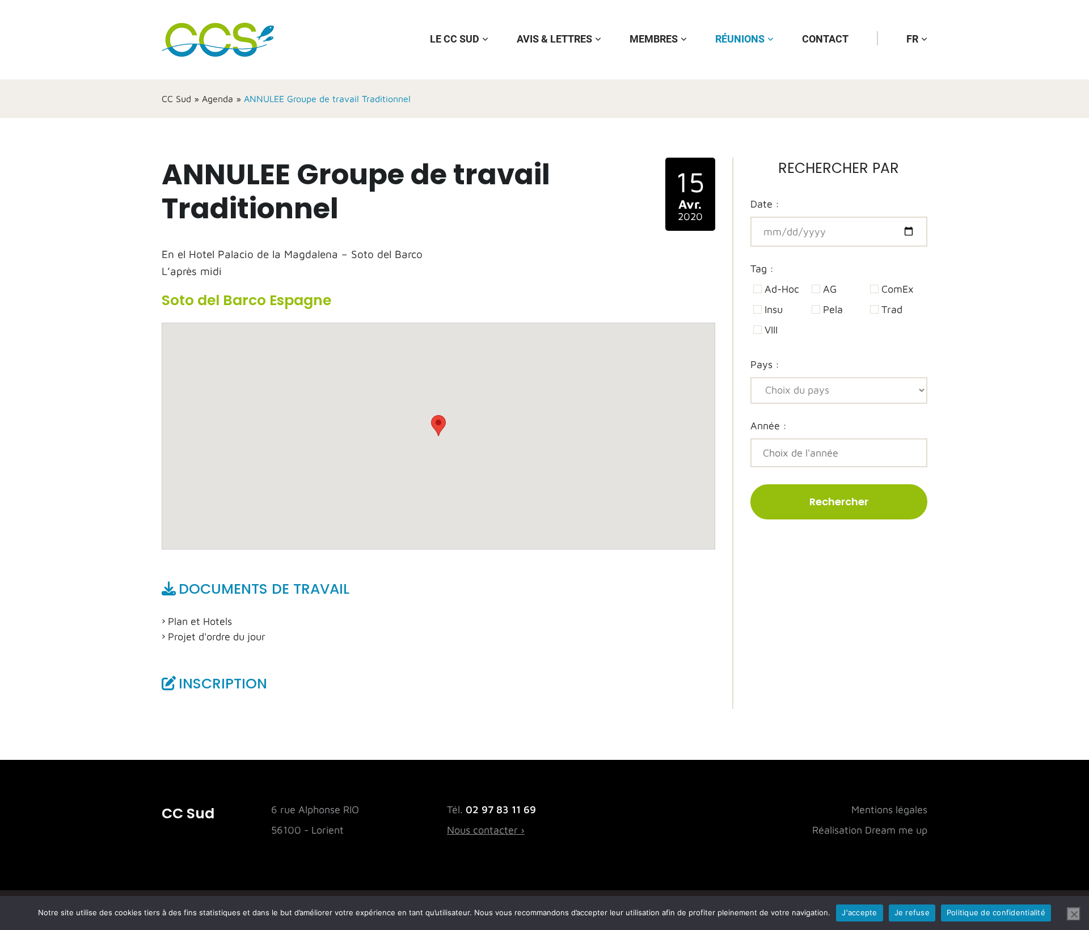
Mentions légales (889, 809)
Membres (654, 39)
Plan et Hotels (200, 621)
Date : (764, 204)
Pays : (764, 364)
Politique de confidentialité (996, 912)
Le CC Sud (454, 39)
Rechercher (838, 501)
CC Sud (176, 99)
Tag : (762, 268)
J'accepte (859, 912)
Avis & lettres (554, 39)
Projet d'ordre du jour (216, 636)
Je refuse (912, 912)
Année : (768, 426)
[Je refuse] (1073, 914)
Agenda (217, 99)
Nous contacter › (486, 830)
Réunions (740, 39)
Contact (825, 39)
